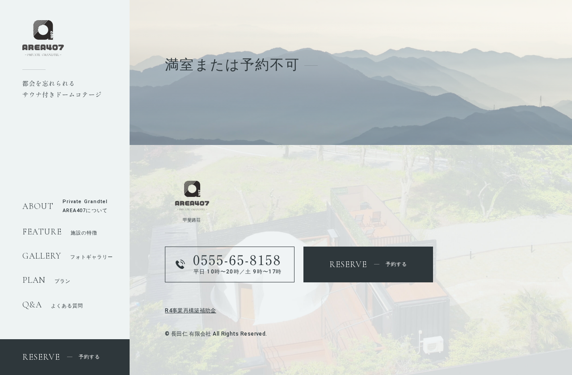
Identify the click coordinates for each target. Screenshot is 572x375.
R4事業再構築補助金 (190, 310)
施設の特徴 (59, 233)
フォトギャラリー (67, 257)
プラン (46, 281)
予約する (61, 357)
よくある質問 (52, 306)
